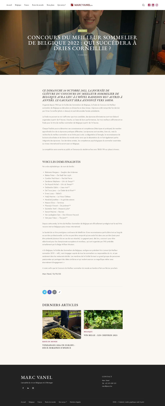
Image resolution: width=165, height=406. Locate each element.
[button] (59, 292)
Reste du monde (49, 342)
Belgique (82, 30)
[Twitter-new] (44, 292)
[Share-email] (54, 292)
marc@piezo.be (107, 386)
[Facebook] (49, 292)
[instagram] (33, 388)
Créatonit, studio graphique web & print (131, 402)
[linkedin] (28, 388)
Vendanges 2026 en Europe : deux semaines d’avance (58, 346)
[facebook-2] (23, 388)
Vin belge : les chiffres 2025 (100, 335)
